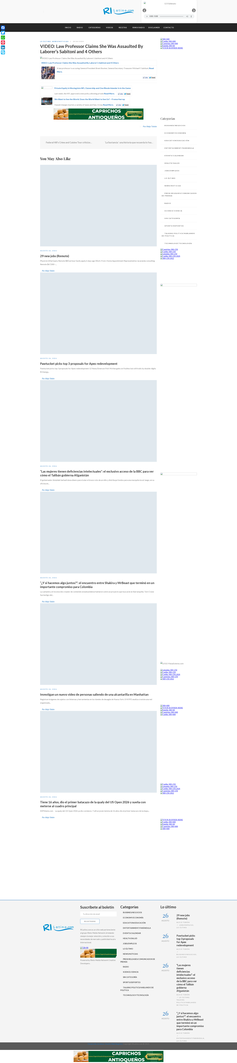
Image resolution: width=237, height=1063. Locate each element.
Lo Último (45, 41)
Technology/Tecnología (178, 243)
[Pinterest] (2, 42)
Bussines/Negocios (175, 125)
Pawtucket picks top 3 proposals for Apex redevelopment (78, 363)
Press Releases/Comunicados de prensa (179, 194)
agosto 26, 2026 (48, 251)
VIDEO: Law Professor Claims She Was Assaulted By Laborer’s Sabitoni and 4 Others (80, 63)
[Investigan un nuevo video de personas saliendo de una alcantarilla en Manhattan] (98, 644)
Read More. (109, 93)
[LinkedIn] (2, 47)
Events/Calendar (174, 156)
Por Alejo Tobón (150, 126)
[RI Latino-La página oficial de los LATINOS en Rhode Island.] (118, 11)
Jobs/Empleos (172, 171)
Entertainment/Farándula (179, 148)
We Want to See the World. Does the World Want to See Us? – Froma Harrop (89, 99)
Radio (168, 203)
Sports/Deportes (174, 226)
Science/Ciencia (173, 211)
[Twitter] (50, 11)
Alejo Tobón (183, 922)
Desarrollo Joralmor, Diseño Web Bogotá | (105, 1044)
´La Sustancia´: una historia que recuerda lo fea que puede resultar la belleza (129, 142)
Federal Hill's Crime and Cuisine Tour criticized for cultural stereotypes (69, 142)
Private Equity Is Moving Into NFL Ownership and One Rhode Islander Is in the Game (92, 88)
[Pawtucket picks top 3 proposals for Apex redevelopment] (98, 313)
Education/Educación (177, 140)
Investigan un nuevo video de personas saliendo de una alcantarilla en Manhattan (94, 694)
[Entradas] (98, 142)
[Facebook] (46, 11)
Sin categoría (172, 218)
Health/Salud (172, 163)
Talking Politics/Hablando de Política (178, 234)
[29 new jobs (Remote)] (98, 206)
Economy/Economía (175, 133)
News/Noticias (60, 41)
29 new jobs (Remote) (54, 256)
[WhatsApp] (2, 37)
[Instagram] (55, 11)
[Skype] (2, 52)
